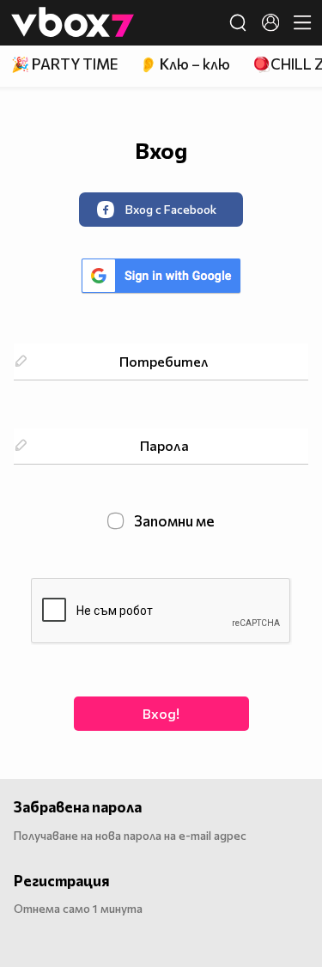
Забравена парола (78, 807)
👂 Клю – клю (184, 64)
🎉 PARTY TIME (64, 64)
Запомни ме (173, 521)
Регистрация (62, 881)
